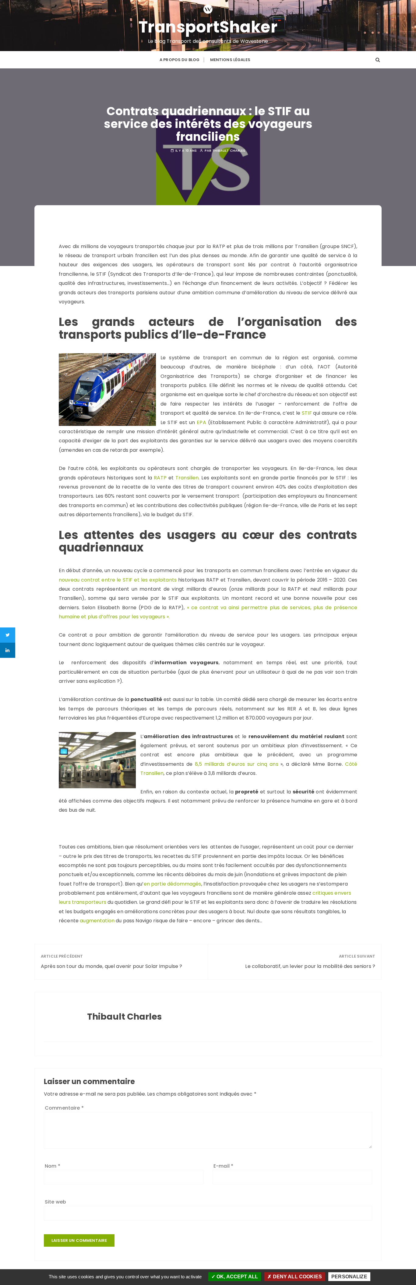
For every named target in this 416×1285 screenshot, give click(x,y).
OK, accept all (236, 1276)
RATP (160, 477)
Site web (55, 1201)
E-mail (223, 1165)
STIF (307, 412)
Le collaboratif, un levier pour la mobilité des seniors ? (310, 966)
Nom (52, 1165)
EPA (201, 422)
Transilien (187, 477)
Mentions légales (230, 60)
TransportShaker (208, 27)
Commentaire (64, 1107)
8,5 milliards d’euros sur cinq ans (237, 764)
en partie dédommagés (172, 883)
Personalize (349, 1276)
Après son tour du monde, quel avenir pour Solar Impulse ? (111, 966)
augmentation (97, 920)
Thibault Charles (228, 150)
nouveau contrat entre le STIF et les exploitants (118, 579)
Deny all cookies (296, 1276)
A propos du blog (179, 60)
